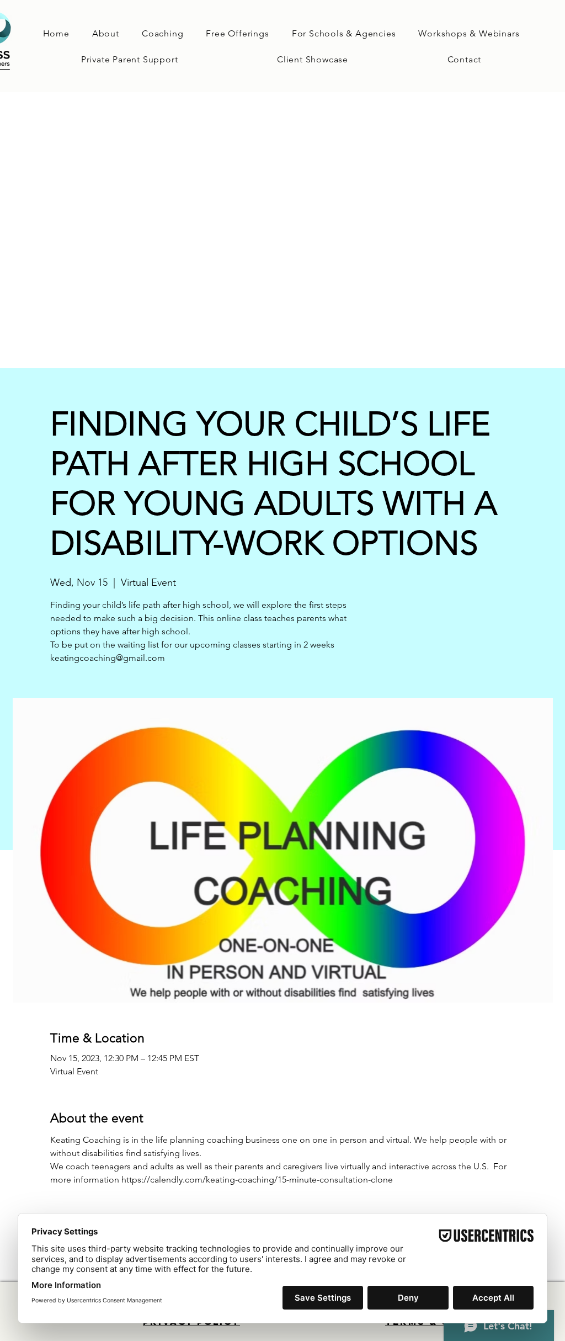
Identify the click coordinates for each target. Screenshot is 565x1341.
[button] (162, 33)
